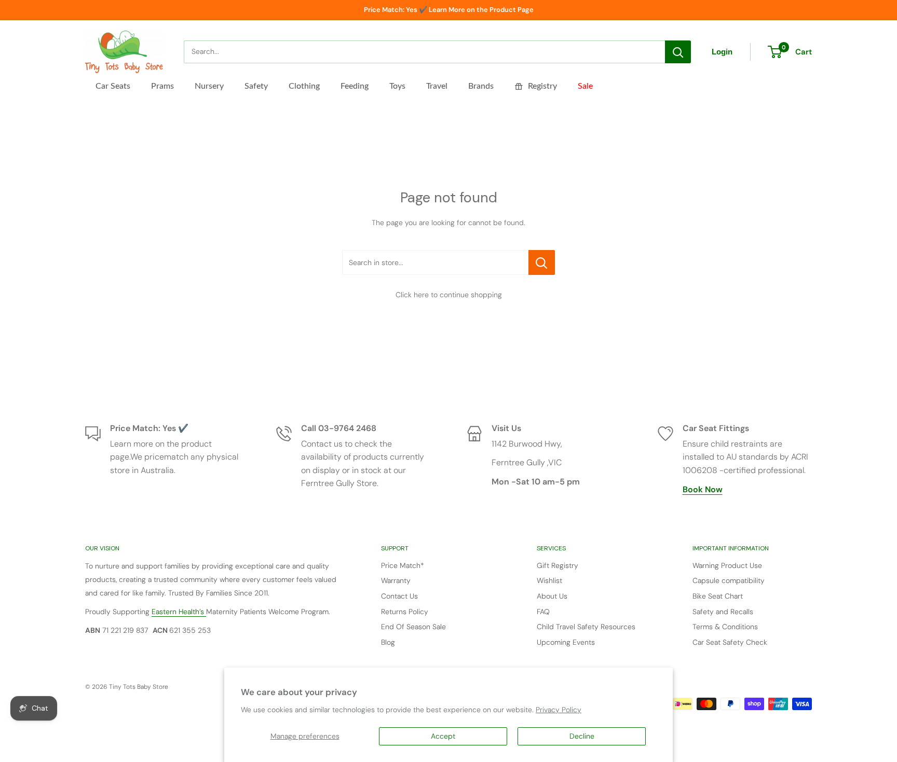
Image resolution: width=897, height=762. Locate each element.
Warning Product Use (727, 565)
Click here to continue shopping (449, 294)
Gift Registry (557, 565)
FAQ (543, 611)
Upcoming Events (566, 642)
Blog (388, 642)
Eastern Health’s (179, 611)
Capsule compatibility (728, 580)
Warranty (396, 580)
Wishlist (549, 580)
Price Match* (402, 565)
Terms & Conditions (725, 626)
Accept (443, 736)
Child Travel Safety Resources (586, 626)
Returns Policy (404, 611)
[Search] (678, 51)
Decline (581, 736)
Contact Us (399, 596)
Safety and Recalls (722, 611)
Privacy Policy (558, 709)
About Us (552, 596)
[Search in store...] (541, 262)
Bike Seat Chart (717, 596)
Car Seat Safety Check (729, 642)
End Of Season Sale (413, 626)
